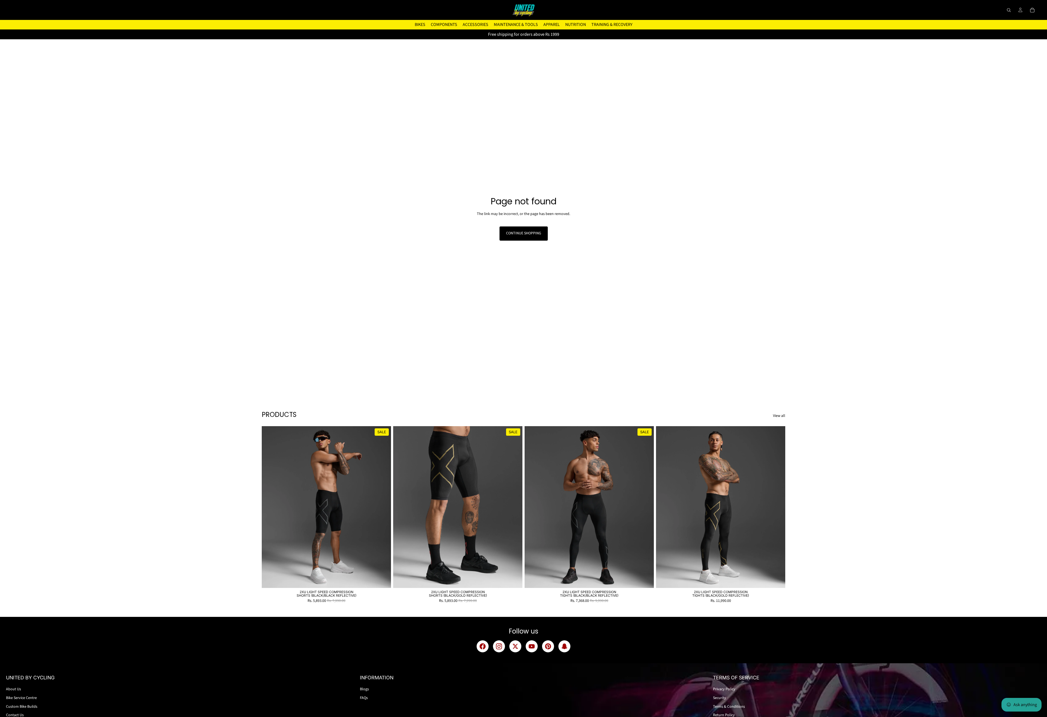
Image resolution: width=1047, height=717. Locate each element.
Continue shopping (523, 233)
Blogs (364, 689)
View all (779, 416)
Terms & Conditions (729, 706)
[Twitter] (515, 646)
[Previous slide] (270, 507)
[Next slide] (383, 507)
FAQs (364, 698)
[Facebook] (483, 646)
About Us (13, 689)
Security (719, 698)
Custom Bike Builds (21, 706)
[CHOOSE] (382, 579)
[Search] (1009, 10)
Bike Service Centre (21, 698)
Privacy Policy (724, 689)
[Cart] (1032, 10)
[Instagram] (499, 646)
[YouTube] (532, 646)
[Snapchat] (564, 646)
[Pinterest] (548, 646)
